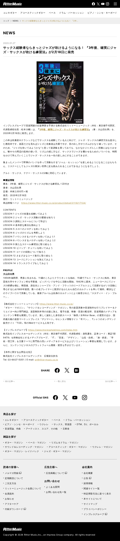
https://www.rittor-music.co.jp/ (56, 304)
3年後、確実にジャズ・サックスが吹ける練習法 (64, 129)
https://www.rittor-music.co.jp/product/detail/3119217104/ (53, 203)
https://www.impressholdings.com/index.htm (52, 330)
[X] (98, 3)
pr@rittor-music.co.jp (46, 359)
